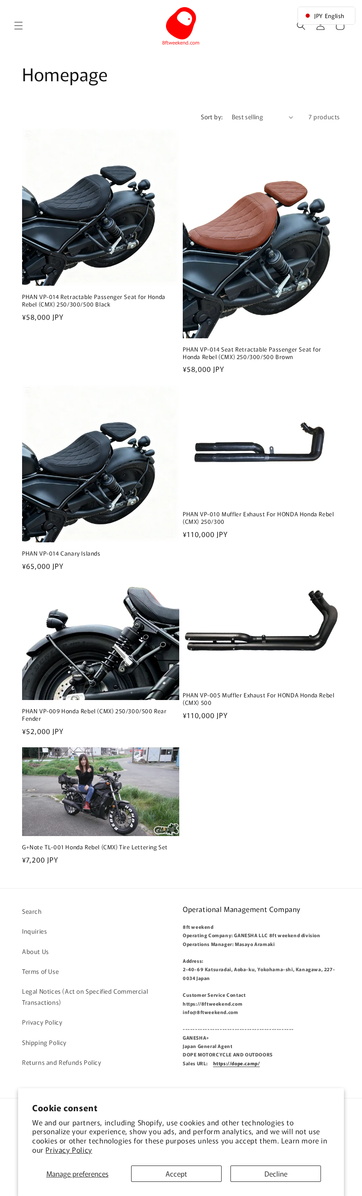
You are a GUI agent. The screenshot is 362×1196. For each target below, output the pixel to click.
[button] (18, 25)
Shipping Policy (44, 1042)
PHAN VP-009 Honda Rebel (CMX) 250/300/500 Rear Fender (94, 715)
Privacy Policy (68, 1149)
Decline (275, 1173)
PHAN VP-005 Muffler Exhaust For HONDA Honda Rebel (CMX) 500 (258, 699)
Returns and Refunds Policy (62, 1062)
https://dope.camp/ (236, 1063)
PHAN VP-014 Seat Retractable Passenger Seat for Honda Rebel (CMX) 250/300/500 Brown (252, 353)
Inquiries (34, 931)
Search (32, 911)
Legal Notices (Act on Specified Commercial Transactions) (85, 997)
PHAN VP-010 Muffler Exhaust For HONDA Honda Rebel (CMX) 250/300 (258, 518)
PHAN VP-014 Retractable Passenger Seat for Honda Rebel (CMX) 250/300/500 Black (94, 300)
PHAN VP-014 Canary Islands (61, 553)
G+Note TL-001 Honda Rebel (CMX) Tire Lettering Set (95, 847)
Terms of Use (40, 971)
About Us (35, 951)
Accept (176, 1173)
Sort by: (211, 116)
